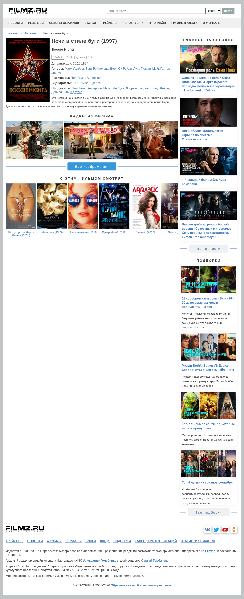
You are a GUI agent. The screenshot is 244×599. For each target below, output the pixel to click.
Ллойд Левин (159, 88)
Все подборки (208, 512)
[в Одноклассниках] (233, 529)
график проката (184, 22)
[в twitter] (216, 529)
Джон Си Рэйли (121, 68)
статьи (90, 22)
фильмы (54, 541)
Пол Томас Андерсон (86, 77)
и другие (76, 92)
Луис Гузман (142, 68)
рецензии (36, 22)
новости (15, 22)
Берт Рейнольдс (96, 68)
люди (105, 541)
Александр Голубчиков (100, 560)
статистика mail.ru (198, 541)
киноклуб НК (133, 22)
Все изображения (92, 167)
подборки (122, 541)
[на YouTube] (225, 529)
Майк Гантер (161, 68)
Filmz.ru (211, 551)
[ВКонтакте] (207, 529)
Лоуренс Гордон (137, 88)
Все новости (209, 249)
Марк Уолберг (74, 68)
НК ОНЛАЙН (157, 22)
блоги (90, 541)
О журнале (211, 22)
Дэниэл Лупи (60, 92)
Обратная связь (123, 585)
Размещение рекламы (154, 585)
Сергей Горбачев (154, 560)
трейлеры (109, 22)
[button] (173, 140)
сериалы (73, 541)
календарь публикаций (156, 541)
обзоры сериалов (64, 22)
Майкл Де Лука (113, 88)
